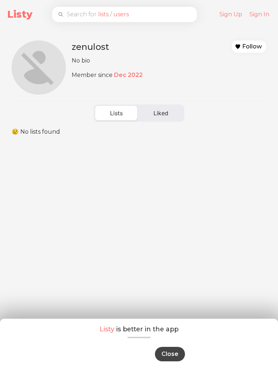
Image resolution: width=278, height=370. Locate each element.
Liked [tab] (160, 113)
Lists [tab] (116, 113)
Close (169, 353)
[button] (249, 46)
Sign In (259, 14)
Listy (20, 14)
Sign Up (230, 14)
